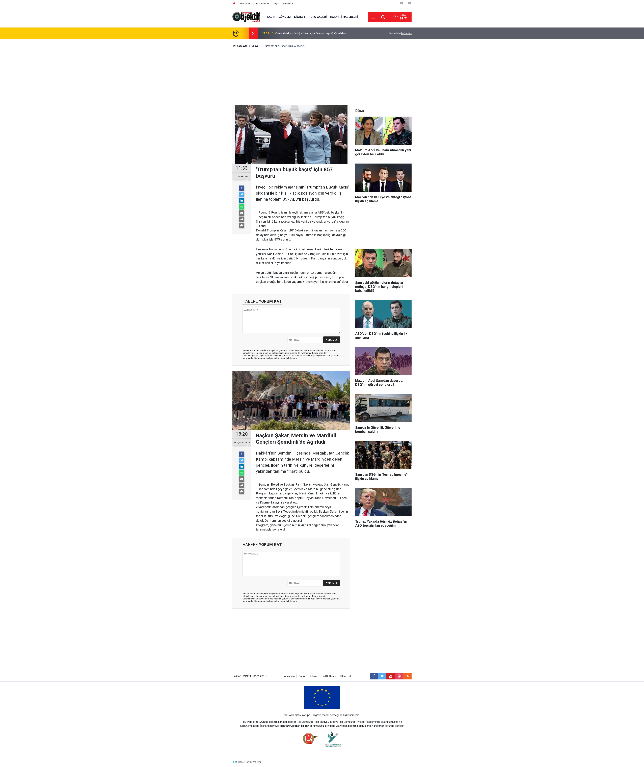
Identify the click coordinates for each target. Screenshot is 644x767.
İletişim (313, 676)
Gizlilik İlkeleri (329, 676)
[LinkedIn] (241, 200)
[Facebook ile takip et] (374, 676)
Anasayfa (289, 676)
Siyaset (299, 16)
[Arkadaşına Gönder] (241, 213)
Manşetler (245, 3)
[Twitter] (241, 194)
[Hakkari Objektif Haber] (246, 16)
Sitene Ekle (288, 3)
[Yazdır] (241, 219)
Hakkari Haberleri (344, 16)
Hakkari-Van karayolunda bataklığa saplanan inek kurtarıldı (309, 33)
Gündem (285, 16)
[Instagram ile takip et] (399, 676)
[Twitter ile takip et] (382, 676)
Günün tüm (400, 33)
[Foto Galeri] (410, 3)
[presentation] (244, 33)
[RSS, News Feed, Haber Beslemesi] (407, 676)
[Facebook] (241, 188)
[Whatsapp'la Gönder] (241, 206)
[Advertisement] (322, 76)
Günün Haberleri (262, 3)
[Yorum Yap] (241, 225)
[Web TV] (402, 3)
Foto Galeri (318, 16)
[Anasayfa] (234, 3)
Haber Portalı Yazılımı (249, 762)
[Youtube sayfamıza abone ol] (390, 676)
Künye (302, 676)
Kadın (271, 16)
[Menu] (373, 17)
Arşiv (276, 3)
